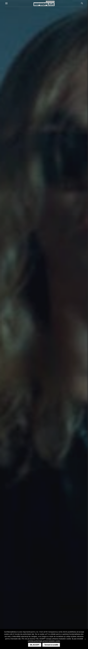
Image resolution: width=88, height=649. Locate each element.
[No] (85, 639)
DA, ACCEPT (34, 645)
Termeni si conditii (51, 645)
